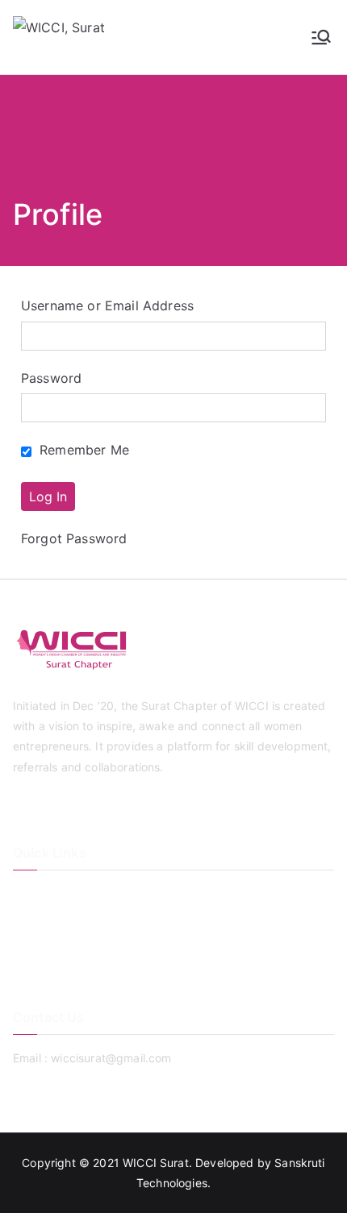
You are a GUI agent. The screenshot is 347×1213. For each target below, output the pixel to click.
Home (28, 893)
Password (51, 378)
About (29, 920)
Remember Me (82, 450)
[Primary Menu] (321, 37)
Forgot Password (74, 538)
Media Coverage (57, 973)
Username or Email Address (107, 305)
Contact (34, 946)
